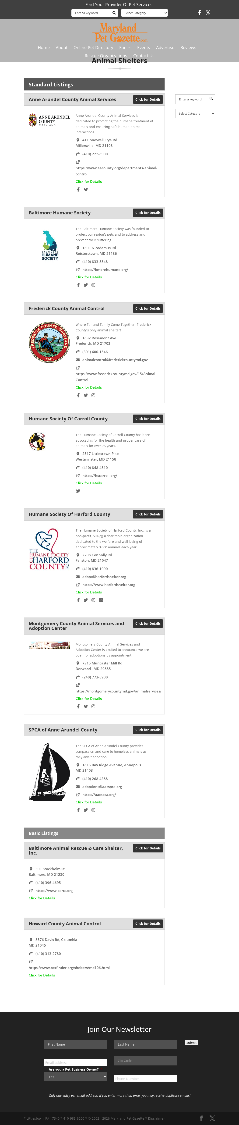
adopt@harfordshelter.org (104, 576)
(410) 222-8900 (95, 154)
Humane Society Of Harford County (69, 514)
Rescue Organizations (106, 56)
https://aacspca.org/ (99, 794)
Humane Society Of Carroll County (68, 418)
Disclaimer (156, 1118)
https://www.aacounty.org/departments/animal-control (116, 171)
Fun (123, 48)
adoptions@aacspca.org (102, 786)
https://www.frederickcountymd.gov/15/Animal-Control (116, 376)
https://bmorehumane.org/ (105, 269)
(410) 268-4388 (95, 778)
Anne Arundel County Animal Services (72, 99)
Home (44, 48)
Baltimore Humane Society (60, 212)
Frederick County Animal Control (67, 308)
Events (143, 48)
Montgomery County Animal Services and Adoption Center (76, 625)
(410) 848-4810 (95, 467)
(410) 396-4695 (48, 882)
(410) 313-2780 (48, 953)
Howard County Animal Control (65, 923)
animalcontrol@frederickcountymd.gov (115, 359)
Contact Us (144, 56)
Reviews (188, 48)
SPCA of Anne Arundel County (63, 730)
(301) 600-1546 (95, 351)
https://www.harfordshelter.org (108, 584)
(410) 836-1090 (95, 568)
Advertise (165, 48)
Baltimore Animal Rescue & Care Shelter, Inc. (76, 850)
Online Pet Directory (93, 48)
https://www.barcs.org (54, 890)
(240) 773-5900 (95, 677)
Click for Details (148, 99)
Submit (191, 1042)
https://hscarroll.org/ (99, 475)
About (61, 48)
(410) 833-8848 (95, 261)
